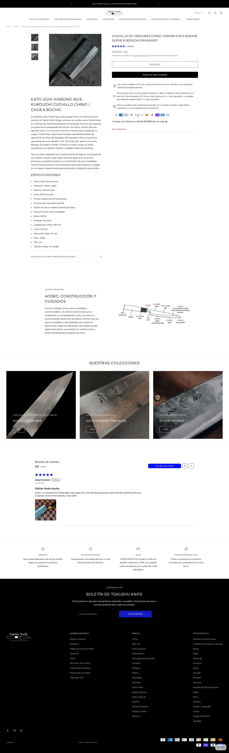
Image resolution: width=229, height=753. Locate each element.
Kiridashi (197, 677)
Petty (195, 697)
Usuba (196, 711)
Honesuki (197, 658)
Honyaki (197, 672)
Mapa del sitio (76, 677)
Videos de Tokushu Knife (82, 648)
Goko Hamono (139, 648)
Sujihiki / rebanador (202, 706)
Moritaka (136, 682)
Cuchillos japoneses (39, 19)
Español (197, 13)
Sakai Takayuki (139, 697)
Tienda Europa (193, 19)
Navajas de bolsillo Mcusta (205, 687)
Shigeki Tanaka (139, 711)
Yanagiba (197, 721)
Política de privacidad (80, 672)
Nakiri (196, 692)
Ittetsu (135, 672)
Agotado (154, 64)
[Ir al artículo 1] (34, 37)
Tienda (16, 27)
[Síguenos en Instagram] (14, 730)
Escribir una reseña (165, 465)
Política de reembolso (80, 668)
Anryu (135, 639)
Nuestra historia (77, 639)
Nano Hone (137, 687)
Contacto (74, 653)
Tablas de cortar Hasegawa (68, 19)
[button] (118, 46)
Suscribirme (135, 614)
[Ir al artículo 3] (34, 56)
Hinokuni (136, 668)
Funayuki (197, 663)
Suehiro (136, 701)
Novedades (92, 19)
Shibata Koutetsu (140, 706)
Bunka (196, 648)
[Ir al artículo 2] (34, 47)
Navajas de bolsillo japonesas (165, 19)
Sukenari (136, 716)
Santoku (197, 701)
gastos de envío (141, 55)
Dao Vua (136, 644)
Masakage (137, 677)
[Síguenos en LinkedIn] (21, 730)
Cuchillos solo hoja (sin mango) (208, 644)
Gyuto (196, 668)
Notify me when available (155, 74)
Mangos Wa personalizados (132, 19)
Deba (195, 653)
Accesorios (108, 19)
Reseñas (74, 644)
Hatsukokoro (138, 653)
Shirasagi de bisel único (143, 658)
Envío (72, 658)
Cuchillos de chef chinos (204, 639)
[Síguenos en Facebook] (7, 730)
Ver (19, 429)
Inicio (8, 27)
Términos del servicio (80, 663)
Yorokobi (136, 663)
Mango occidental (201, 716)
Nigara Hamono (139, 692)
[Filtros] (185, 466)
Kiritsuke (197, 682)
